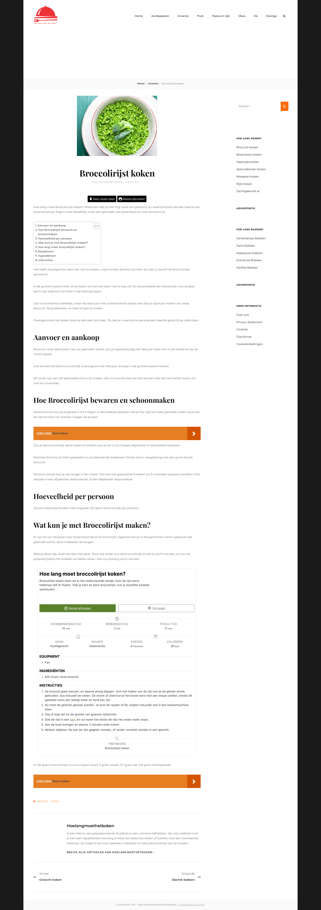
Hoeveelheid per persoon (55, 238)
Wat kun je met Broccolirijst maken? (63, 242)
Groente (183, 16)
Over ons (242, 314)
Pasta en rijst (221, 16)
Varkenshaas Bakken (250, 238)
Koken (55, 801)
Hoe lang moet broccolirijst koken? (61, 247)
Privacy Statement (249, 322)
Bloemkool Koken (249, 154)
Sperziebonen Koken (251, 169)
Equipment (46, 251)
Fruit (200, 16)
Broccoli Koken (247, 147)
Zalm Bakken (245, 245)
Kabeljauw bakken (249, 253)
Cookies (242, 329)
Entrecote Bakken (249, 260)
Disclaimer (244, 336)
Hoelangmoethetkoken (107, 182)
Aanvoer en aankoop (51, 225)
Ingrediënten (47, 255)
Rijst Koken (244, 184)
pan (72, 719)
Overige (271, 16)
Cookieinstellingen (249, 344)
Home (139, 16)
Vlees (241, 16)
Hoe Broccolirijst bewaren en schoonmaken (57, 232)
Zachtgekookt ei (248, 191)
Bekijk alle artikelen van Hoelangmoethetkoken (109, 852)
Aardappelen (160, 16)
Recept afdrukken (133, 198)
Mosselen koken (247, 176)
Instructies (45, 260)
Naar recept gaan (103, 198)
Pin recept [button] (158, 608)
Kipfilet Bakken (247, 267)
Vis (256, 16)
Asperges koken (247, 161)
